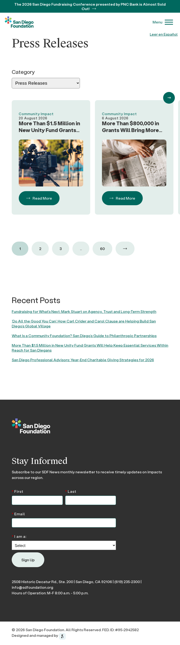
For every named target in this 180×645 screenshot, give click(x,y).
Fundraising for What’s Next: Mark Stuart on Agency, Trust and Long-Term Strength (84, 311)
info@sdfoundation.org (32, 587)
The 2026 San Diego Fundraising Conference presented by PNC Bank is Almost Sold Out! (90, 6)
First (17, 491)
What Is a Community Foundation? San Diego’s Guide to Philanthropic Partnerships (84, 335)
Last (70, 491)
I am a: (19, 536)
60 (102, 248)
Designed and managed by (35, 635)
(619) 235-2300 (127, 581)
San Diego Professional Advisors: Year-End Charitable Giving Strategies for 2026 (83, 359)
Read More (42, 198)
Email (18, 513)
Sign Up (28, 559)
